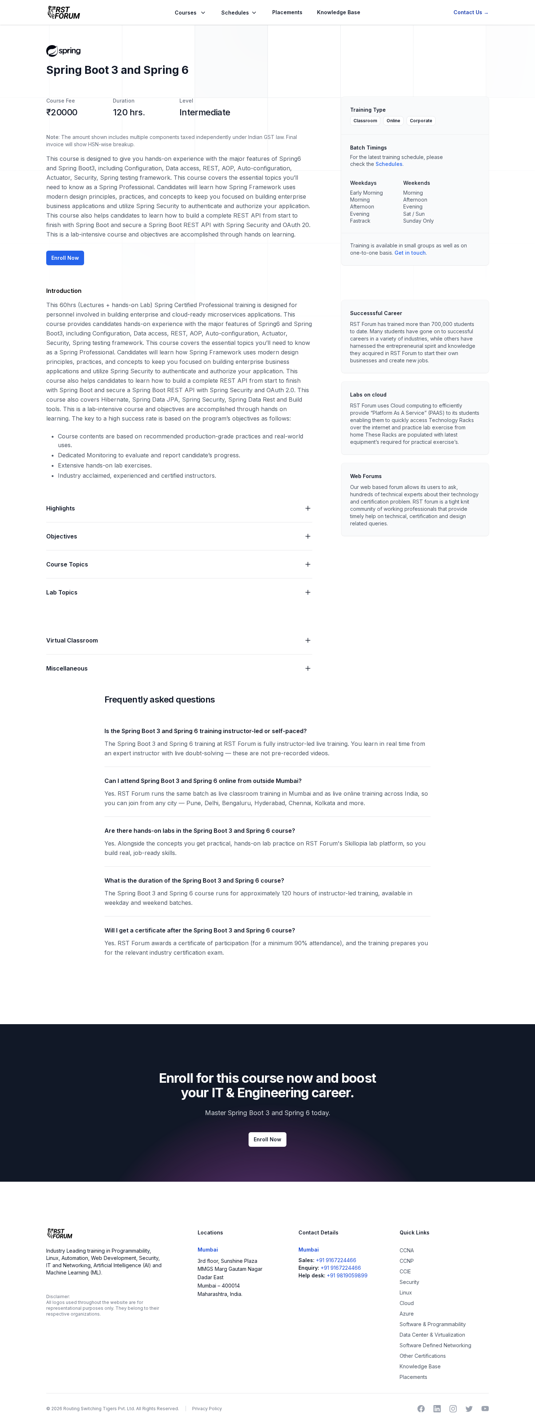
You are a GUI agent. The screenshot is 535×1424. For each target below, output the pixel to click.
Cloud (407, 1303)
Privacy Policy (207, 1408)
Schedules (389, 164)
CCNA (407, 1250)
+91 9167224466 (336, 1260)
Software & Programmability (433, 1324)
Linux (406, 1292)
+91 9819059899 (347, 1275)
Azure (407, 1313)
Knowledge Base (338, 12)
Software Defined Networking (435, 1345)
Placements (287, 12)
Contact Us (471, 12)
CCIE (405, 1271)
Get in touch (410, 253)
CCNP (407, 1261)
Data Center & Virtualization (432, 1335)
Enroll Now (65, 258)
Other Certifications (423, 1356)
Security (409, 1282)
